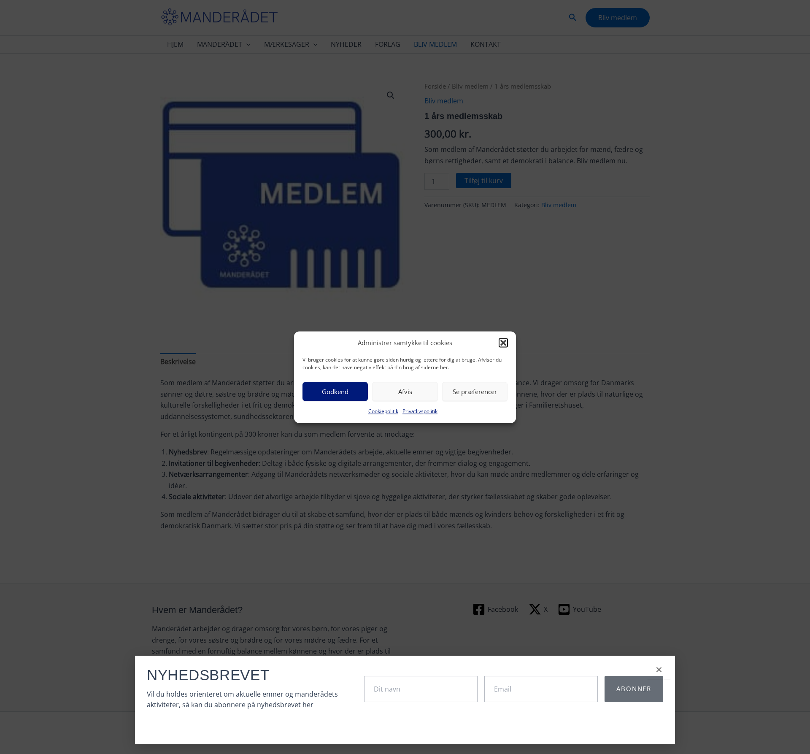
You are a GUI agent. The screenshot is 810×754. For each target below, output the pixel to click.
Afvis (405, 391)
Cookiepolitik (383, 411)
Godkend (335, 391)
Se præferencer (475, 391)
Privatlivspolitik (419, 411)
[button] (503, 342)
